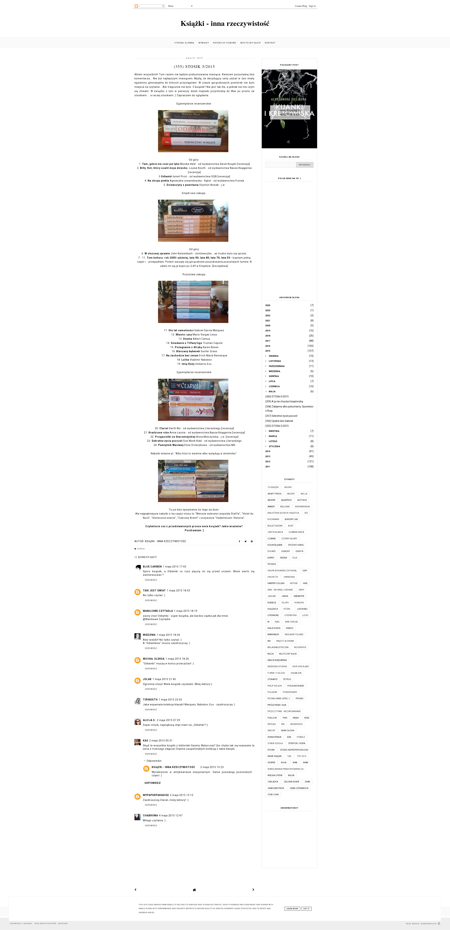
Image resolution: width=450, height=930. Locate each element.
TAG (289, 756)
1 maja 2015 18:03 (178, 590)
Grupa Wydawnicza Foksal (282, 570)
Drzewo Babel (296, 545)
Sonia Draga (274, 737)
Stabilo (301, 737)
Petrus (287, 679)
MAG (277, 622)
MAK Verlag (291, 622)
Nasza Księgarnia (277, 660)
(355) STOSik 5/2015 (277, 425)
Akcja (304, 494)
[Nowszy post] (135, 889)
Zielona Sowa (291, 781)
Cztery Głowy (289, 538)
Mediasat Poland (294, 634)
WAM (305, 762)
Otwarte (273, 679)
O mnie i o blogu (276, 673)
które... (288, 609)
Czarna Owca (296, 532)
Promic (300, 698)
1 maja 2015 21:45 (164, 679)
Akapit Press (274, 494)
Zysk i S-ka (273, 794)
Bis (306, 513)
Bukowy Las (291, 519)
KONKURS (299, 602)
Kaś (145, 740)
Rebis (296, 718)
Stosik (141, 549)
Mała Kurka (274, 628)
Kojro (285, 602)
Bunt (291, 526)
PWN (285, 718)
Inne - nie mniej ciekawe (280, 590)
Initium (293, 583)
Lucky (305, 615)
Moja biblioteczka (278, 647)
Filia (294, 558)
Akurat (271, 500)
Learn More (292, 909)
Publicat (272, 718)
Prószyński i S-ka (277, 705)
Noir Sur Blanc (300, 666)
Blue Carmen (152, 566)
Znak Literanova (299, 788)
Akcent (291, 494)
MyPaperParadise (156, 795)
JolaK (147, 679)
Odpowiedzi (154, 761)
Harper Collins (276, 583)
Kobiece (272, 602)
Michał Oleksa (154, 658)
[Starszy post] (253, 889)
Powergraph (290, 692)
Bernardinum (302, 506)
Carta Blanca (275, 532)
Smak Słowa (287, 730)
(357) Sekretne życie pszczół (281, 415)
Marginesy (273, 634)
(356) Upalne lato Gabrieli (279, 421)
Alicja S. (149, 720)
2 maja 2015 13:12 (181, 795)
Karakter (299, 596)
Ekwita (299, 551)
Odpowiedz (151, 580)
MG (269, 641)
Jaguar (272, 596)
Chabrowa (150, 815)
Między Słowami (285, 641)
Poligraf (272, 692)
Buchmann (273, 519)
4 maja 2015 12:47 (170, 815)
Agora (287, 487)
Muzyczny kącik (250, 43)
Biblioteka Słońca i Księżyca (283, 513)
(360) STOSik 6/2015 (277, 396)
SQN (289, 737)
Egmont (285, 551)
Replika (272, 724)
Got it (306, 909)
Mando (290, 628)
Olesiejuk (296, 673)
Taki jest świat (154, 590)
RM (282, 724)
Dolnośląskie (275, 545)
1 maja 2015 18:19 (185, 611)
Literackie (273, 615)
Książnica (273, 609)
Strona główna (184, 43)
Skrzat (271, 730)
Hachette (273, 577)
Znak (307, 781)
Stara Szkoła (275, 743)
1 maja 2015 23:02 (170, 699)
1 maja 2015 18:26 (177, 658)
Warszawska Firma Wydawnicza (285, 769)
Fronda (272, 564)
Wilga (291, 775)
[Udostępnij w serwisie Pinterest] (252, 542)
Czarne (272, 538)
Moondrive (300, 647)
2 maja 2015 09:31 (161, 740)
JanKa (284, 596)
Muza (271, 654)
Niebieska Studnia (277, 666)
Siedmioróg (296, 724)
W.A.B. (284, 762)
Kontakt (270, 43)
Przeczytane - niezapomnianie (284, 711)
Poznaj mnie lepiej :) (279, 698)
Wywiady (204, 43)
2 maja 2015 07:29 (168, 720)
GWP (305, 570)
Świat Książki (275, 756)
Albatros (286, 500)
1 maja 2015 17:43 (174, 566)
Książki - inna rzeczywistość (225, 23)
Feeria (283, 558)
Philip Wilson (275, 686)
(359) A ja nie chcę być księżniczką (284, 401)
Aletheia (302, 500)
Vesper (271, 762)
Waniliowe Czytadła (158, 611)
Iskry (301, 590)
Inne (305, 583)
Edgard (272, 551)
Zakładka (273, 781)
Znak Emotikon (276, 788)
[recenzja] (243, 164)
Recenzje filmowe (224, 43)
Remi (306, 718)
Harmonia (289, 577)
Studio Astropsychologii (294, 750)
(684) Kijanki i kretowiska (290, 112)
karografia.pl (429, 924)
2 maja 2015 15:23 (212, 767)
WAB (295, 762)
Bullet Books (275, 526)
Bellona (285, 506)
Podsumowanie (295, 686)
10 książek (273, 487)
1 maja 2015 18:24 (168, 634)
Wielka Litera (275, 775)
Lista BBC (302, 609)
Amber (271, 506)
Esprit (271, 558)
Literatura (290, 615)
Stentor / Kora (296, 743)
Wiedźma (149, 634)
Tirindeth (150, 699)
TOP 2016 (301, 756)
